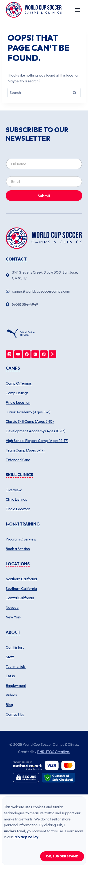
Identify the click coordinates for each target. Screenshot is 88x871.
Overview (14, 490)
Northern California (21, 579)
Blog (9, 704)
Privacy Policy (25, 836)
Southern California (21, 588)
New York (13, 617)
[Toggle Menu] (77, 10)
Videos (11, 695)
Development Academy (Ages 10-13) (35, 431)
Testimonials (16, 666)
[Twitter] (52, 354)
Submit (44, 195)
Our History (15, 647)
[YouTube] (18, 354)
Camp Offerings (19, 383)
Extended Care (18, 459)
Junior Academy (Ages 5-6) (28, 412)
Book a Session (18, 548)
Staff (10, 656)
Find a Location (18, 402)
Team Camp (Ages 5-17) (25, 450)
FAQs (10, 675)
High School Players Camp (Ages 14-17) (37, 440)
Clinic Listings (16, 499)
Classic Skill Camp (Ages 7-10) (30, 421)
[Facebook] (27, 354)
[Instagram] (9, 354)
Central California (20, 597)
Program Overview (21, 539)
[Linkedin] (35, 354)
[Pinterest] (44, 354)
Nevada (12, 607)
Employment (16, 685)
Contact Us (15, 714)
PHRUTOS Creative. (53, 751)
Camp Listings (17, 392)
